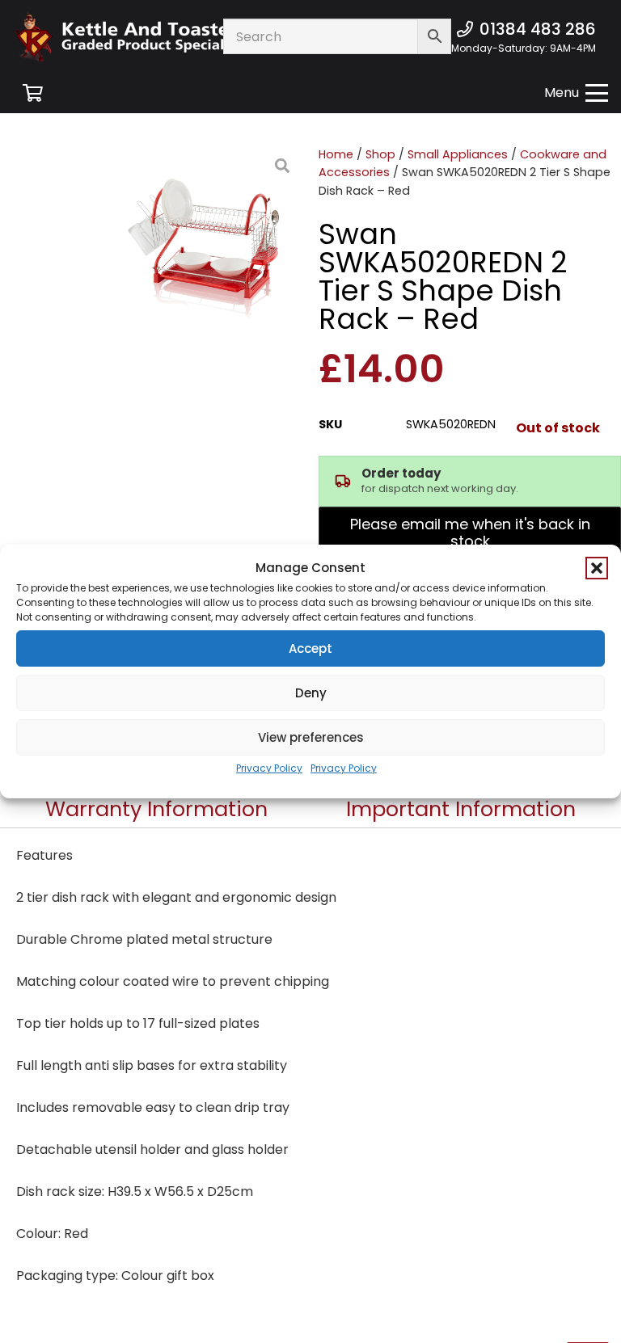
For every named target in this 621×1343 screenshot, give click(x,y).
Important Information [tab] (461, 808)
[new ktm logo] (149, 37)
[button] (597, 568)
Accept (310, 648)
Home (336, 154)
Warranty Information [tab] (156, 808)
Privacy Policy (269, 768)
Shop (380, 154)
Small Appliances (458, 154)
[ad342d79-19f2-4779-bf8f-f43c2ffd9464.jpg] (211, 235)
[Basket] (32, 93)
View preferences (311, 737)
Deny (311, 692)
